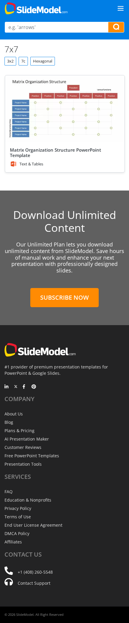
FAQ (8, 491)
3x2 (10, 61)
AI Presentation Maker (26, 439)
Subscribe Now (64, 297)
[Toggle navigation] (120, 8)
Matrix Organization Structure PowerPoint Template (55, 152)
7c (23, 61)
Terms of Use (17, 517)
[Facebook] (24, 387)
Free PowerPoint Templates (31, 456)
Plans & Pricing (19, 430)
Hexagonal (42, 61)
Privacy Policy (17, 508)
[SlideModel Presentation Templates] (36, 8)
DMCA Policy (16, 533)
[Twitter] (16, 387)
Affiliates (13, 542)
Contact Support (34, 583)
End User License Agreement (33, 525)
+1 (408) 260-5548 (35, 572)
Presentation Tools (23, 464)
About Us (13, 414)
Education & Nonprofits (27, 500)
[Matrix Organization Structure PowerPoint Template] (64, 108)
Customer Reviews (22, 447)
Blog (8, 422)
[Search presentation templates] (116, 27)
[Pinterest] (34, 387)
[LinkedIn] (6, 387)
